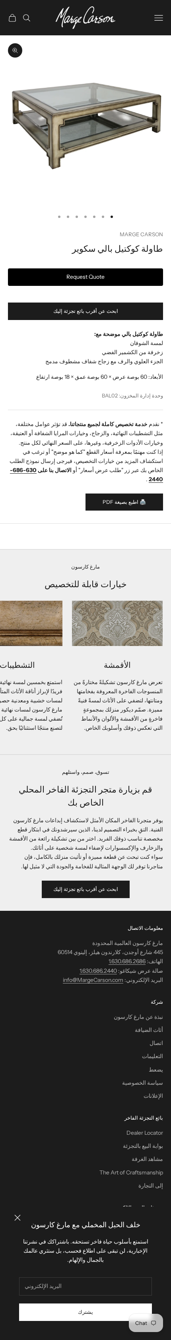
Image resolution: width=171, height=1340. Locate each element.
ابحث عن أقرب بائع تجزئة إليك (85, 311)
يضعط (156, 1069)
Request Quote (85, 276)
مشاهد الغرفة (147, 1159)
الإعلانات (153, 1095)
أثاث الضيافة (149, 1029)
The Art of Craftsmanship (131, 1172)
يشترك (85, 1312)
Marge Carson (141, 234)
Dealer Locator (144, 1132)
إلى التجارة (150, 1185)
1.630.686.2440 (98, 970)
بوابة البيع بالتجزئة (143, 1145)
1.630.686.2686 (127, 961)
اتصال (156, 1043)
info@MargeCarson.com (93, 979)
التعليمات (152, 1056)
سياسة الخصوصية (142, 1082)
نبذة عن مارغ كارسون (138, 1016)
